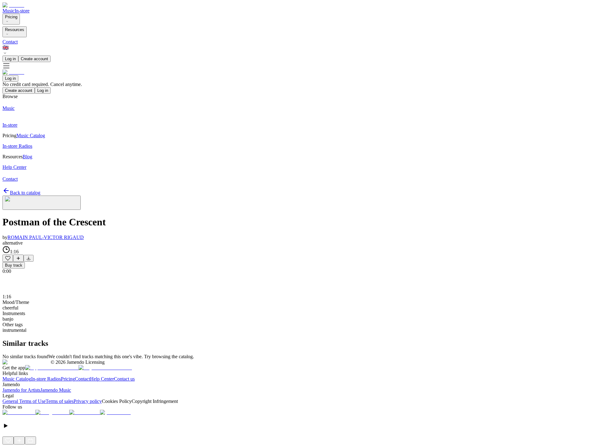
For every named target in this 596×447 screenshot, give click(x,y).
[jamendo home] (13, 5)
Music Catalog (16, 379)
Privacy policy (88, 401)
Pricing (11, 17)
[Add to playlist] (18, 258)
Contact (10, 41)
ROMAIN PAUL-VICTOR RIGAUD (45, 237)
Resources (14, 29)
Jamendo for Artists (21, 390)
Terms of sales (60, 401)
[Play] (41, 203)
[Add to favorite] (7, 258)
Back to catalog (25, 192)
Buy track (13, 265)
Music (8, 10)
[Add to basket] (30, 440)
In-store (22, 10)
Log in (10, 58)
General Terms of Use (24, 401)
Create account (34, 58)
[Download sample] (29, 258)
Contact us (124, 379)
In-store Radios (46, 379)
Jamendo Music (55, 390)
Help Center (102, 379)
